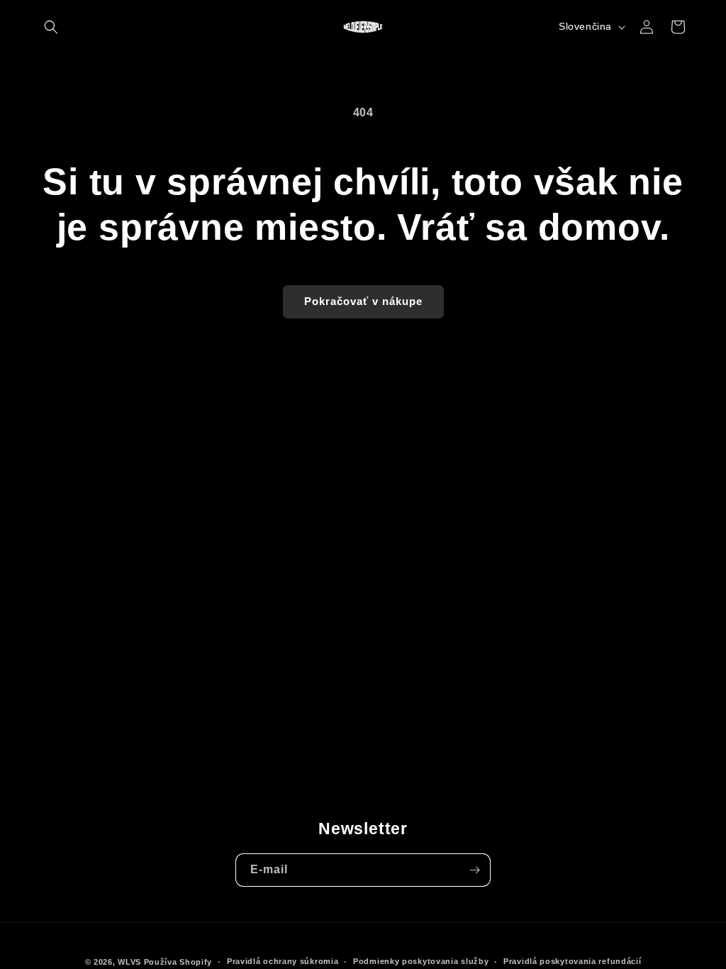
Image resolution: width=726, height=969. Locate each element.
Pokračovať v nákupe (363, 301)
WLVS (129, 962)
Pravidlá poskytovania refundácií (572, 961)
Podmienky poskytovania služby (420, 961)
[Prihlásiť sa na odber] (474, 870)
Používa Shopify (178, 962)
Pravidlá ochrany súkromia (283, 961)
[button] (51, 27)
